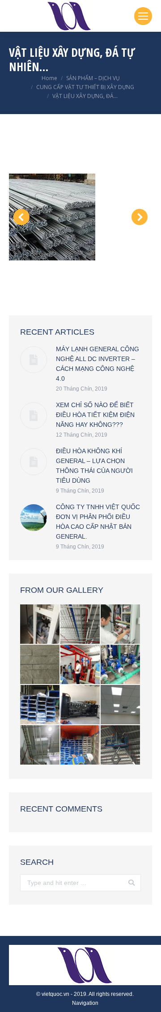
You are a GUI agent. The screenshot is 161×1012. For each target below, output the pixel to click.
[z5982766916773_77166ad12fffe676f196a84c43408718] (40, 745)
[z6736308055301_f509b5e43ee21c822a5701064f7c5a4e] (121, 745)
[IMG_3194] (121, 665)
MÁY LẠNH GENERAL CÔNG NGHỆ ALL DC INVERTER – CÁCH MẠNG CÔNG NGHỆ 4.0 (97, 363)
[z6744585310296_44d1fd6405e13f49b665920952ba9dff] (80, 665)
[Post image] (33, 359)
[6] (40, 665)
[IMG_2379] (80, 705)
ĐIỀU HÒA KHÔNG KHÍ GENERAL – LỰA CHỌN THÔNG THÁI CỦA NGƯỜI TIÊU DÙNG (94, 465)
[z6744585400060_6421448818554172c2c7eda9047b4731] (121, 624)
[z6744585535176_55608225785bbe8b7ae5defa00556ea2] (80, 745)
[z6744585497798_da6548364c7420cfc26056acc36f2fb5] (40, 705)
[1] (80, 217)
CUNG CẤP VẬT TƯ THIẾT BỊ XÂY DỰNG (85, 87)
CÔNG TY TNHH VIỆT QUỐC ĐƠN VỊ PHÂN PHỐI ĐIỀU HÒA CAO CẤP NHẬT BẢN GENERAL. (98, 521)
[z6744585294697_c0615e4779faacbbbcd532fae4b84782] (80, 624)
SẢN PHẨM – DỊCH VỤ (93, 78)
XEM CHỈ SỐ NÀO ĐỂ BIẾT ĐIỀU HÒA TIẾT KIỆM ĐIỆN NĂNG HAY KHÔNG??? (95, 414)
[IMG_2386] (40, 624)
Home (49, 78)
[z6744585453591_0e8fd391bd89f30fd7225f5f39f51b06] (121, 705)
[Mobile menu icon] (143, 16)
